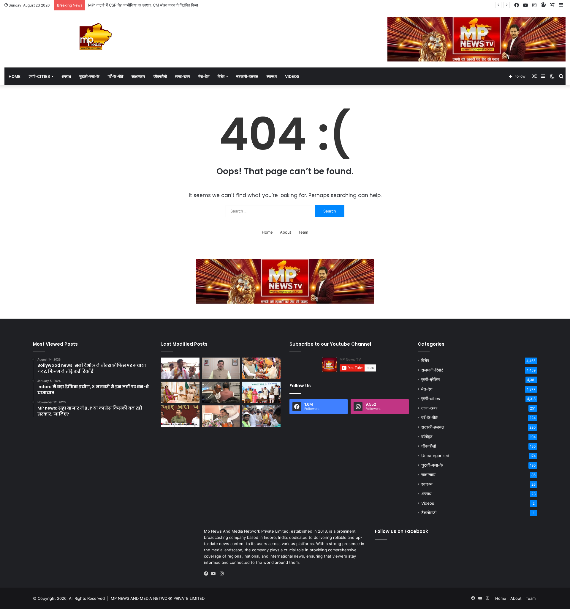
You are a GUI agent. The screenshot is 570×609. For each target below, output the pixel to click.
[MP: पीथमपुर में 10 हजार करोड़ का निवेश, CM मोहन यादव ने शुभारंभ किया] (261, 392)
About (285, 232)
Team (303, 232)
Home (14, 76)
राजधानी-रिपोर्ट (432, 370)
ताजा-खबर (182, 76)
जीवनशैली (160, 76)
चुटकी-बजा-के (89, 76)
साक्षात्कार (138, 76)
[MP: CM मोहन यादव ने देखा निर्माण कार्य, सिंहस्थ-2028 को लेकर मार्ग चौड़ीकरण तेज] (261, 416)
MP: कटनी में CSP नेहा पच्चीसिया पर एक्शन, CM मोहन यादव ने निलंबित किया (143, 5)
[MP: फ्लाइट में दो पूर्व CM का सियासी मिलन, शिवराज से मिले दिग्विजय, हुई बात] (221, 392)
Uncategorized (435, 455)
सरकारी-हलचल (247, 76)
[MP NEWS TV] (95, 36)
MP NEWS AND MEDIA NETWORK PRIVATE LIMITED (158, 598)
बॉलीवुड (427, 436)
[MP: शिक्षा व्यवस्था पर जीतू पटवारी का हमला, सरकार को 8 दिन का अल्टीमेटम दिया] (180, 416)
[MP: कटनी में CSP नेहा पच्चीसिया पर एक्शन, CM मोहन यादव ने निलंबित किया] (221, 368)
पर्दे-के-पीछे (115, 76)
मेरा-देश (203, 76)
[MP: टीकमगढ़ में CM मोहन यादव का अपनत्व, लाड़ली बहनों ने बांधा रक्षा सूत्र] (261, 368)
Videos (292, 76)
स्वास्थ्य (272, 76)
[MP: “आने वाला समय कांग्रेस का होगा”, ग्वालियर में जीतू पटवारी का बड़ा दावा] (180, 368)
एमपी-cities (39, 76)
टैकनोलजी (428, 512)
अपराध (66, 76)
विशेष (221, 76)
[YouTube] (214, 573)
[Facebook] (207, 573)
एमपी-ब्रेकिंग (430, 379)
